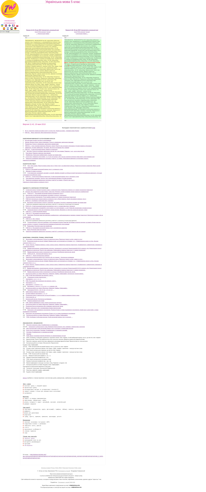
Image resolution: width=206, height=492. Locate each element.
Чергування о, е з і (31, 282)
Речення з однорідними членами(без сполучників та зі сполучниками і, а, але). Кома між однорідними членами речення (59, 208)
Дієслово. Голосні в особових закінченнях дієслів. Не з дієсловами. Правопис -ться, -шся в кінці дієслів (55, 151)
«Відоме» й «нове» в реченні (33, 171)
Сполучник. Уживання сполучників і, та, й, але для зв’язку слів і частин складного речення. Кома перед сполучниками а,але (59, 156)
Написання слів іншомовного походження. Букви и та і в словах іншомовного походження (50, 313)
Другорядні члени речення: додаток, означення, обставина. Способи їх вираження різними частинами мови (56, 202)
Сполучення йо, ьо (31, 297)
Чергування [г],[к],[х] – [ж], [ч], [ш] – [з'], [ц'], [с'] (40, 290)
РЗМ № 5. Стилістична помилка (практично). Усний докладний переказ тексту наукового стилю (52, 176)
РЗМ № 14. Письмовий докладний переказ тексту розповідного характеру (46, 228)
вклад (48, 32)
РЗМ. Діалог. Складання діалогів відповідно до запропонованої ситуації (46, 335)
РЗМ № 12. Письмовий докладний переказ (38, 213)
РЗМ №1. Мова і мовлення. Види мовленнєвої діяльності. (41, 132)
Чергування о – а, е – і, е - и (33, 279)
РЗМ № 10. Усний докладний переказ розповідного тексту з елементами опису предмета (50, 206)
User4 (36, 32)
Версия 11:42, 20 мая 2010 (73, 30)
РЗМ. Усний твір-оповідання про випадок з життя (40, 275)
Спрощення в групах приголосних (37, 277)
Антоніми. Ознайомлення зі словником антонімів (39, 332)
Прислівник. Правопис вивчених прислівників (38, 153)
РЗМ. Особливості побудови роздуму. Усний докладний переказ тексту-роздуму (49, 317)
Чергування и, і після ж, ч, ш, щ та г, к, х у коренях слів (42, 286)
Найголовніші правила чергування (35, 291)
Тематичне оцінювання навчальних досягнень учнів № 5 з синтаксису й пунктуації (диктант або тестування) (56, 231)
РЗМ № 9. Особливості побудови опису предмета (39, 200)
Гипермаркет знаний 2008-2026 (66, 482)
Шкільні (25, 378)
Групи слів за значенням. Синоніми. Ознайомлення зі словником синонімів (47, 330)
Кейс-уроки (78, 468)
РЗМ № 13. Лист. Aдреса (33, 218)
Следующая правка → (82, 33)
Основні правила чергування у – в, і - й (36, 293)
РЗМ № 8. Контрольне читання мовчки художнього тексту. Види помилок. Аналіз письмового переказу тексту (56, 199)
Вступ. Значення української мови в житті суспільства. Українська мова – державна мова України (52, 130)
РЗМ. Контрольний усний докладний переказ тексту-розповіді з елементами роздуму (49, 328)
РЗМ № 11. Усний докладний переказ (36, 211)
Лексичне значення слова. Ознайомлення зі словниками (42, 325)
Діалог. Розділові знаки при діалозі (36, 229)
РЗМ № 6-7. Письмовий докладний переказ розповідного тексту (45, 193)
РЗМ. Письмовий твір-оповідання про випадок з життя (41, 281)
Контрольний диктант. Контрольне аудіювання (39, 299)
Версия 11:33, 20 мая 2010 (33, 30)
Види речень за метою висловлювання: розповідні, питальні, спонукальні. (46, 195)
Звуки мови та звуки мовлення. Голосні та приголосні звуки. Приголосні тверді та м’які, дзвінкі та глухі (54, 239)
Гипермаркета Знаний (64, 471)
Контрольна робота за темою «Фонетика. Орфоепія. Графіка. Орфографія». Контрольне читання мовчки (55, 273)
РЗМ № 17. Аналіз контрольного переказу (37, 255)
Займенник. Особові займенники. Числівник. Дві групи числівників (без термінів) (47, 147)
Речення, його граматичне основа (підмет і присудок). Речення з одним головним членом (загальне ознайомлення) (57, 191)
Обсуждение (42, 32)
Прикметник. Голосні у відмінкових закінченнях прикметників (42, 144)
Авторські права (45, 468)
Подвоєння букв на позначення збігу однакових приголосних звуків (44, 306)
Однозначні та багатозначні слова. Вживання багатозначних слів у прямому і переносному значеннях (57, 326)
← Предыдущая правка (42, 33)
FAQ (60, 468)
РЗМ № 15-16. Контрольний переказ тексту (39, 253)
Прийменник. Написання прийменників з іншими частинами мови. (44, 155)
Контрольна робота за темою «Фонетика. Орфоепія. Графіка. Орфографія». (47, 288)
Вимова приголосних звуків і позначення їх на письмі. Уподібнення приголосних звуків (51, 252)
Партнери (65, 468)
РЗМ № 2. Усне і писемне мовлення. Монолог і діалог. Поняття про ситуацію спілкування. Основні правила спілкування (58, 146)
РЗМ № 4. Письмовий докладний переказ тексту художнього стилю (44, 169)
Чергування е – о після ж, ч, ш (34, 284)
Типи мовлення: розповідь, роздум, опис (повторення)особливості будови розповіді (49, 178)
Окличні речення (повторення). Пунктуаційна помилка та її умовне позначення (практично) (51, 197)
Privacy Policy (55, 468)
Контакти (71, 468)
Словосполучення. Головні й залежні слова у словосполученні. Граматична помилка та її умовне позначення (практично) (59, 189)
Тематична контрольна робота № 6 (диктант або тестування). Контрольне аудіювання (50, 257)
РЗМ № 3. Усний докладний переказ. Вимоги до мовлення (41, 149)
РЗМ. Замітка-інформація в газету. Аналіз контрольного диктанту (44, 302)
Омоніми (28, 334)
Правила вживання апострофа (35, 300)
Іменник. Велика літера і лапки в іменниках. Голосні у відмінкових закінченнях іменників (49, 142)
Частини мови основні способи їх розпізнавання (38, 140)
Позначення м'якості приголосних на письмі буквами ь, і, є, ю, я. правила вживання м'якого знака (52, 295)
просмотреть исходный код (50, 30)
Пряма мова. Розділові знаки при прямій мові (39, 226)
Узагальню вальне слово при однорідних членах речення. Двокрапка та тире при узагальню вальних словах (57, 209)
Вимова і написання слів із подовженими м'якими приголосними (43, 308)
